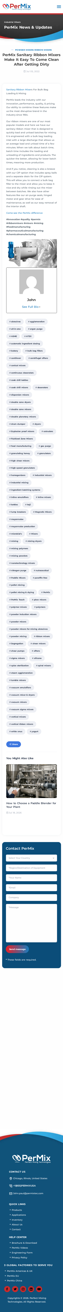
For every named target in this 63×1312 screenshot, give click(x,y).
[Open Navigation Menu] (59, 6)
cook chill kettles (19, 380)
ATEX (28, 336)
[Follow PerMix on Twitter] (15, 1289)
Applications (18, 1215)
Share (15, 744)
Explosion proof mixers (22, 431)
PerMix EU (12, 1276)
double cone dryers (21, 402)
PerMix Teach (18, 600)
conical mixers (18, 365)
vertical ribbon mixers (22, 724)
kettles (14, 504)
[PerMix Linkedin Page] (31, 1289)
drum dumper (18, 424)
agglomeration (37, 321)
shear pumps (17, 651)
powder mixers (18, 622)
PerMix (46, 592)
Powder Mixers (24, 50)
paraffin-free (41, 578)
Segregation (17, 643)
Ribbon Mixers (43, 50)
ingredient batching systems (25, 490)
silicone (38, 658)
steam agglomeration (22, 673)
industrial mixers (43, 475)
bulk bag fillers (35, 351)
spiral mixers (44, 665)
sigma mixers (18, 658)
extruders (48, 431)
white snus (16, 731)
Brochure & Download (24, 1243)
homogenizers (18, 475)
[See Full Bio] (40, 307)
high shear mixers (20, 461)
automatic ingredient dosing (25, 343)
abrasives (16, 321)
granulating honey (20, 453)
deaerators (42, 387)
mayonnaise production (23, 526)
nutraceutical (42, 570)
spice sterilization (20, 665)
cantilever (16, 358)
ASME (14, 336)
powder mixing (19, 636)
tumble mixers (18, 680)
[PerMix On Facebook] (7, 1289)
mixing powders (19, 556)
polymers (40, 607)
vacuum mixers (19, 702)
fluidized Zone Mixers (22, 439)
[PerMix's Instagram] (23, 1289)
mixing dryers (35, 541)
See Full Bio (30, 307)
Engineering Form (22, 1252)
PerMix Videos (19, 1247)
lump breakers (18, 512)
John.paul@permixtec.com (31, 1007)
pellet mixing (18, 585)
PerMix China (14, 1280)
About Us (16, 1224)
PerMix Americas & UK (19, 1271)
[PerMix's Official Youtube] (39, 1289)
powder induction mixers (24, 614)
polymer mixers (19, 607)
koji (29, 504)
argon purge (36, 329)
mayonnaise (17, 519)
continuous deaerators (22, 373)
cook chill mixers (19, 387)
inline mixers (44, 497)
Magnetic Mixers (43, 512)
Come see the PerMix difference (24, 213)
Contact (16, 1229)
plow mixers (40, 600)
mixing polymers (19, 548)
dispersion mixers (20, 395)
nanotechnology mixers (23, 563)
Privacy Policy (19, 1257)
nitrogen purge (18, 570)
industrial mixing (19, 482)
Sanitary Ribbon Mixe (18, 89)
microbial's (16, 534)
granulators (45, 453)
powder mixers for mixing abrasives (29, 629)
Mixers (34, 534)
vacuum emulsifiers (21, 687)
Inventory (17, 1219)
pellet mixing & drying (22, 592)
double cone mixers (21, 409)
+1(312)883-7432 (31, 1060)
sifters (37, 651)
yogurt (35, 731)
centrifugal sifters (39, 358)
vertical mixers (18, 717)
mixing (14, 541)
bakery (14, 351)
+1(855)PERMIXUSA (31, 1050)
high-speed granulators (23, 468)
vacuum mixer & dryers (23, 695)
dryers (38, 424)
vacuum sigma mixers (22, 709)
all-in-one (16, 329)
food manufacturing (21, 446)
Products (16, 1210)
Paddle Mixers (18, 578)
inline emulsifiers (20, 497)
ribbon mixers (43, 636)
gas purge (46, 446)
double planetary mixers (23, 417)
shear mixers (39, 643)
